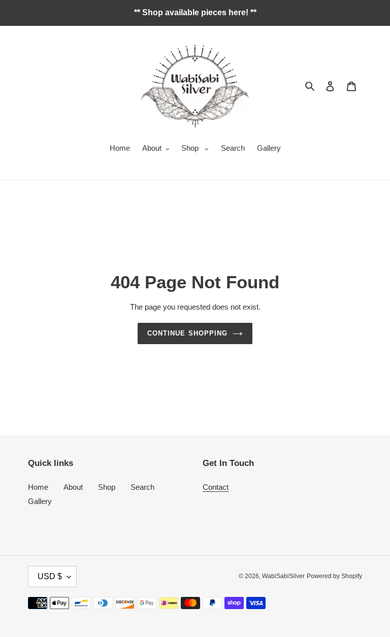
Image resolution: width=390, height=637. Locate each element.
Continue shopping (187, 333)
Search (142, 487)
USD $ (50, 576)
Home (38, 487)
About (73, 487)
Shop (106, 487)
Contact (216, 487)
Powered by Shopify (334, 576)
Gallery (40, 501)
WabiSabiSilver (283, 576)
